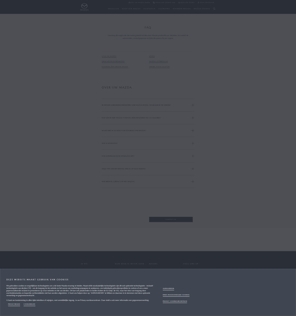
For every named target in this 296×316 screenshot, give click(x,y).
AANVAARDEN (168, 288)
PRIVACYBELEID (14, 304)
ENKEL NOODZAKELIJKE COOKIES (176, 294)
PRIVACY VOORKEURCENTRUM (175, 301)
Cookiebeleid (29, 304)
